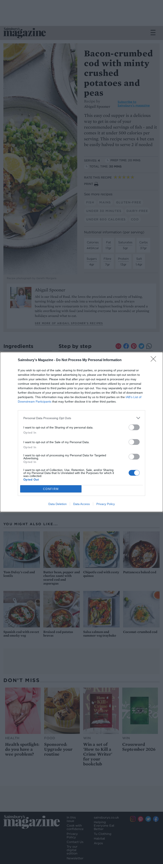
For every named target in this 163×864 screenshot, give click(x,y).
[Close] (155, 360)
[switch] (134, 427)
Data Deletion (57, 504)
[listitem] (81, 418)
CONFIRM (51, 489)
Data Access (81, 504)
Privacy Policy (105, 504)
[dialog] (81, 432)
